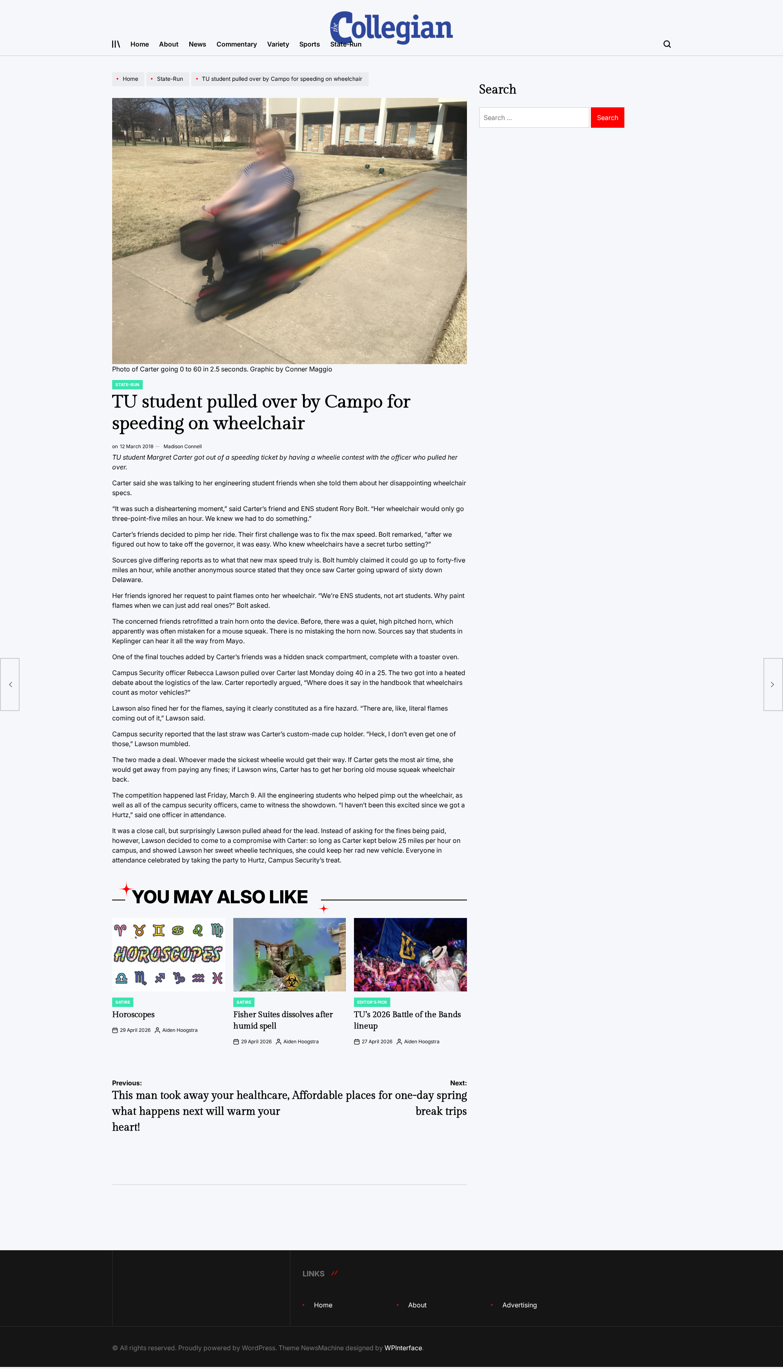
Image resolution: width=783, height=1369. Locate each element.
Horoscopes (133, 1015)
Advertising (519, 1305)
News (197, 44)
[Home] (129, 85)
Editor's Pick (372, 1002)
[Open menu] (116, 44)
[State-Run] (168, 85)
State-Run (346, 44)
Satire (122, 1002)
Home (139, 44)
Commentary (237, 44)
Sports (309, 44)
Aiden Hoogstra (180, 1030)
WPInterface (403, 1348)
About (169, 44)
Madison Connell (183, 446)
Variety (278, 44)
